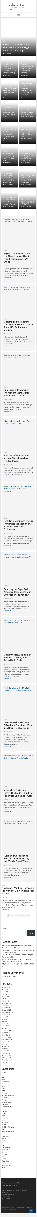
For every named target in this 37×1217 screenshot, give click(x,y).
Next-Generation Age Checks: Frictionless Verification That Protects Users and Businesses (18, 525)
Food (3, 1115)
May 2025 (5, 1021)
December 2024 (7, 1033)
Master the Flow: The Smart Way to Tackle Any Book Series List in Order (17, 657)
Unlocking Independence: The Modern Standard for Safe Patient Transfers (27, 68)
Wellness (5, 1168)
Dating (4, 1100)
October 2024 (6, 1037)
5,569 (22, 915)
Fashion (4, 1109)
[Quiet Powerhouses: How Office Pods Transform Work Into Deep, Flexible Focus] (18, 702)
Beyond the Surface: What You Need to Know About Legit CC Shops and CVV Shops (18, 47)
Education (5, 1104)
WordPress (27, 1207)
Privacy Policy (6, 1196)
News (3, 1140)
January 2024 (6, 1058)
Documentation (7, 1102)
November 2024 (7, 1035)
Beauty (4, 1084)
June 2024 (5, 1046)
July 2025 (5, 1017)
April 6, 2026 (25, 140)
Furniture (5, 1118)
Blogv (3, 1091)
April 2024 (5, 1051)
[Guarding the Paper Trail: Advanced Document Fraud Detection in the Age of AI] (18, 568)
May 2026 (5, 994)
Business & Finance (8, 1095)
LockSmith (5, 1136)
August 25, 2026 (26, 206)
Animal (4, 1072)
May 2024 (5, 1048)
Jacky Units (16, 4)
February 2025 (6, 1028)
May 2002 (5, 1062)
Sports (4, 1159)
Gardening (5, 1122)
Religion (4, 1152)
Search (4, 929)
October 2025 (6, 1010)
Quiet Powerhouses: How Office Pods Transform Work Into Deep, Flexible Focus (9, 134)
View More (8, 278)
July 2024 (5, 1044)
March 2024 (6, 1053)
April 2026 (5, 996)
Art (3, 1077)
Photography (6, 1147)
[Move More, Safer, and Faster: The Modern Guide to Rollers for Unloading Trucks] (18, 769)
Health (4, 1125)
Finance (4, 1111)
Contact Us (5, 1192)
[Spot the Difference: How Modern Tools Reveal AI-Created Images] (18, 435)
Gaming (4, 1120)
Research (5, 1154)
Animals (4, 1075)
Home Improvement (8, 1131)
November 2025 (7, 1008)
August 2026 (6, 987)
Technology (5, 1161)
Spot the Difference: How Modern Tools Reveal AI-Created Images (16, 458)
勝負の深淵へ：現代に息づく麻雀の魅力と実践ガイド (27, 202)
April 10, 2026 (8, 97)
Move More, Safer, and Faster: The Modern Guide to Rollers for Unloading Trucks (27, 134)
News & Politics (7, 1143)
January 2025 (6, 1030)
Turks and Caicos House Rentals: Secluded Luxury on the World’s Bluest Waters (9, 156)
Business (4, 1093)
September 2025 (7, 1012)
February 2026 (6, 1001)
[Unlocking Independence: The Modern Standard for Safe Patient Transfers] (18, 369)
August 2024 (6, 1042)
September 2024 (7, 1039)
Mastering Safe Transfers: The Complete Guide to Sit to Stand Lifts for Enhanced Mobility (9, 68)
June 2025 (5, 1019)
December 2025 (7, 1005)
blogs (3, 1088)
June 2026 (5, 992)
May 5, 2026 (25, 75)
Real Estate (5, 1150)
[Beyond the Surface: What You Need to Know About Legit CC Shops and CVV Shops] (18, 233)
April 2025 (5, 1023)
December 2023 (7, 1060)
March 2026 (6, 999)
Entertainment (6, 1106)
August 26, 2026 (26, 162)
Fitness (4, 1113)
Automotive (5, 1081)
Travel (4, 1163)
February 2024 (6, 1055)
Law (3, 1134)
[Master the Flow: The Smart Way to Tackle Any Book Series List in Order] (18, 634)
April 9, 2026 (7, 140)
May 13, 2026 (7, 53)
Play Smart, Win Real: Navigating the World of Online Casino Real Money (18, 890)
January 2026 (6, 1003)
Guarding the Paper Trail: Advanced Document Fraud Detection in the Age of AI (9, 112)
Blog (4, 41)
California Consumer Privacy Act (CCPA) (14, 1190)
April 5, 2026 (7, 162)
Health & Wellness (8, 1127)
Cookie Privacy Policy (8, 1194)
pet (3, 1145)
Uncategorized (6, 1165)
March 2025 (6, 1026)
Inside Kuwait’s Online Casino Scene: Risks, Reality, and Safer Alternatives (8, 177)
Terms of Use (6, 1198)
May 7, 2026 (7, 75)
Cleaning (4, 1097)
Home (4, 1129)
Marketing (5, 1138)
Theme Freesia (20, 1207)
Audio (3, 1079)
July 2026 (5, 989)
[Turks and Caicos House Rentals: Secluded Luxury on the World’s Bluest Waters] (18, 835)
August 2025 (6, 1014)
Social (4, 1156)
